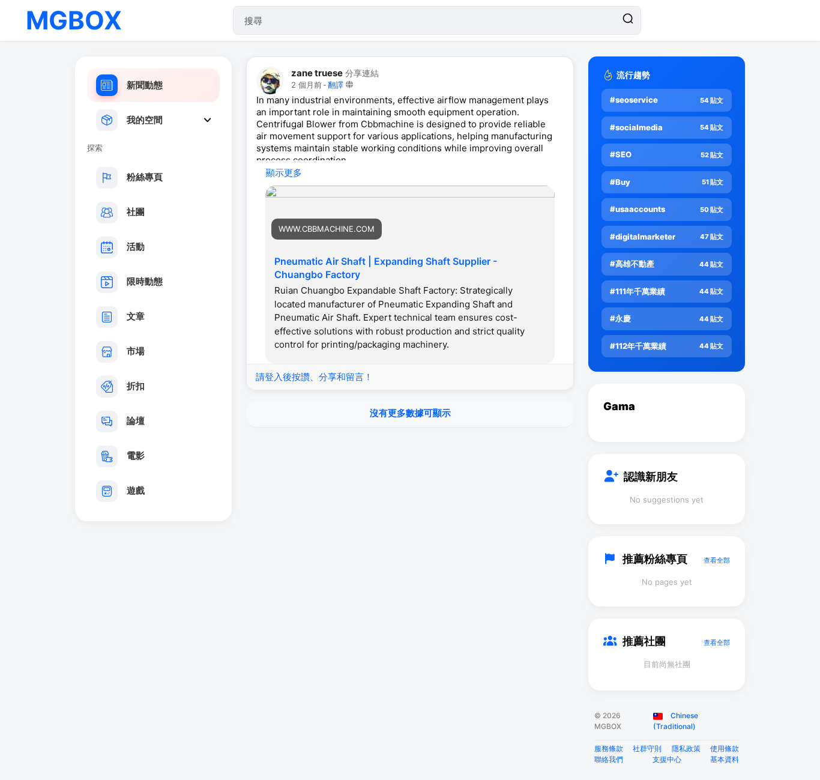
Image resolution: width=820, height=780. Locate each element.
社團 (136, 211)
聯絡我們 (608, 759)
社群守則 (647, 748)
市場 (136, 351)
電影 (136, 455)
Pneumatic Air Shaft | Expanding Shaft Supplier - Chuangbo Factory (385, 267)
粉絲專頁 (145, 177)
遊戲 (136, 490)
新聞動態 (145, 85)
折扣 (136, 386)
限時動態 (145, 281)
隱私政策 (686, 748)
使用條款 (724, 748)
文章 (136, 316)
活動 (136, 246)
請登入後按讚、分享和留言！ (314, 376)
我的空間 (145, 119)
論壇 (136, 420)
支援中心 (667, 759)
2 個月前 (306, 85)
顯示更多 (284, 172)
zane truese (317, 73)
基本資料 (724, 759)
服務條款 (608, 748)
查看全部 (717, 560)
